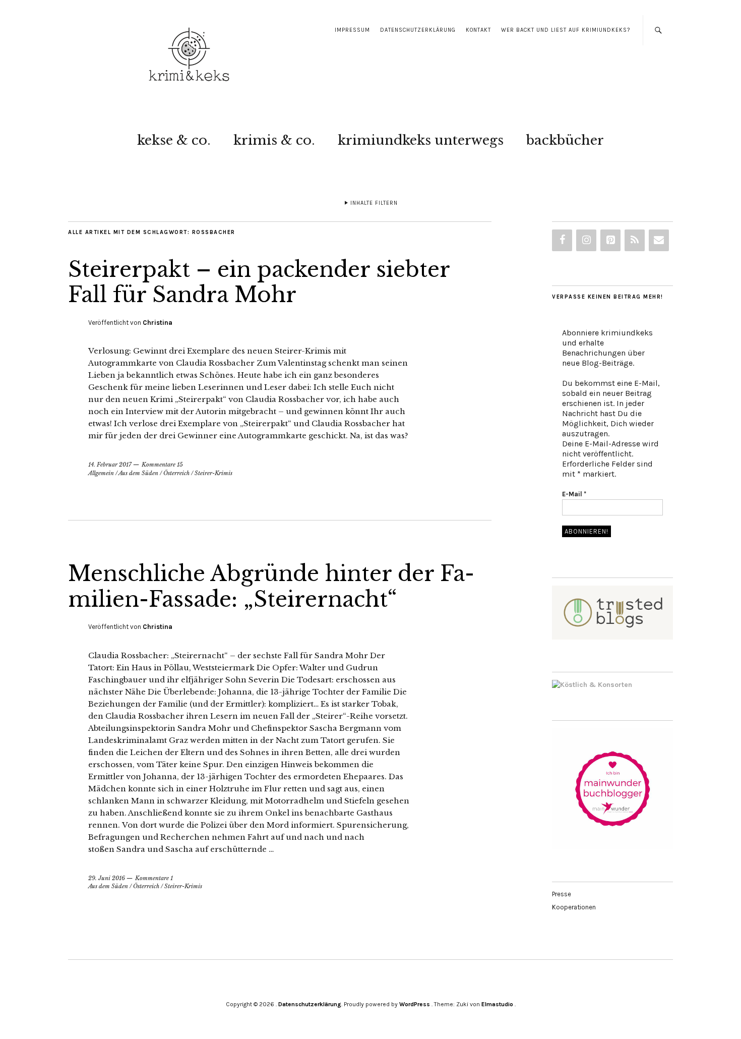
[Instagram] (586, 240)
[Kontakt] (659, 240)
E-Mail (574, 494)
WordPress (414, 1004)
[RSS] (635, 240)
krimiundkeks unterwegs (421, 140)
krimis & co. (274, 140)
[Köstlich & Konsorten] (592, 684)
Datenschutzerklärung (418, 30)
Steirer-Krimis (213, 473)
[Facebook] (562, 240)
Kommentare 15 (162, 464)
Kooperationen (574, 907)
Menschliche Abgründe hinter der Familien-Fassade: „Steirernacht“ (271, 586)
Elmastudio (497, 1004)
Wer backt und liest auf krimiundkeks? (565, 30)
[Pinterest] (610, 240)
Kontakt (478, 30)
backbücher (565, 140)
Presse (561, 894)
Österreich (176, 473)
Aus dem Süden (138, 473)
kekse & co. (174, 140)
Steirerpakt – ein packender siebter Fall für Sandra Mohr (259, 282)
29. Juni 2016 (106, 878)
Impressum (352, 30)
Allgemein (101, 473)
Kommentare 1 (154, 878)
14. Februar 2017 (110, 464)
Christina (157, 322)
